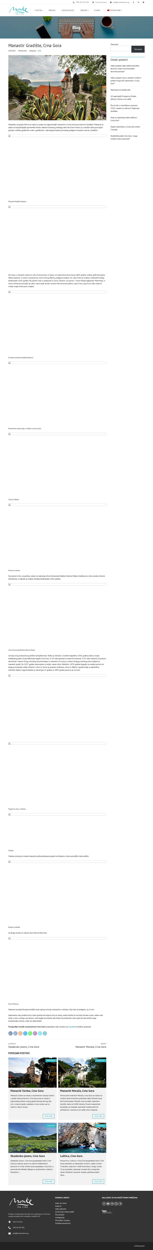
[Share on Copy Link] (45, 1033)
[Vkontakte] (112, 1204)
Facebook (72, 1026)
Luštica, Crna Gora (71, 1156)
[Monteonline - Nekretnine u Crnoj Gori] (18, 10)
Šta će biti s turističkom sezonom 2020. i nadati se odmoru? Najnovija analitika (125, 108)
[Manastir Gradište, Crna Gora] (57, 87)
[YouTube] (108, 1204)
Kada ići (58, 1206)
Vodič (39, 51)
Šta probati (59, 1214)
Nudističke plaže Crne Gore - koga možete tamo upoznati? (124, 137)
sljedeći (91, 1045)
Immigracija (59, 1217)
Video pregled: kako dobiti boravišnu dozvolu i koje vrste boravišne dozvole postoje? (125, 68)
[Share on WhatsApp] (30, 1033)
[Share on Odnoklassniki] (20, 1033)
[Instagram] (116, 1204)
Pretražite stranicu (62, 1220)
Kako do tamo (61, 1203)
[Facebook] (104, 1204)
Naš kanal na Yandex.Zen (120, 90)
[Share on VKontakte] (15, 1033)
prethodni (23, 1045)
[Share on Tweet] (40, 1033)
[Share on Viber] (35, 1033)
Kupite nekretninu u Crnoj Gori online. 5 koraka (125, 128)
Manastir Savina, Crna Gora (27, 1091)
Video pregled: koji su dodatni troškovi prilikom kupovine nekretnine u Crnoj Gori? (126, 81)
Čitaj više (48, 1116)
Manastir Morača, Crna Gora (77, 1091)
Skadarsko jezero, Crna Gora (28, 1156)
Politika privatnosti (63, 1223)
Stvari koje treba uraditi (64, 1212)
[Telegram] (120, 1204)
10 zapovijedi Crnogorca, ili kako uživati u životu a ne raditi (123, 97)
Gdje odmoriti (60, 1209)
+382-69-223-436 (82, 2)
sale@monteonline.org (120, 2)
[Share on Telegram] (25, 1033)
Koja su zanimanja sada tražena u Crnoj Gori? (124, 119)
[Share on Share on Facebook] (10, 1033)
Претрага (114, 44)
